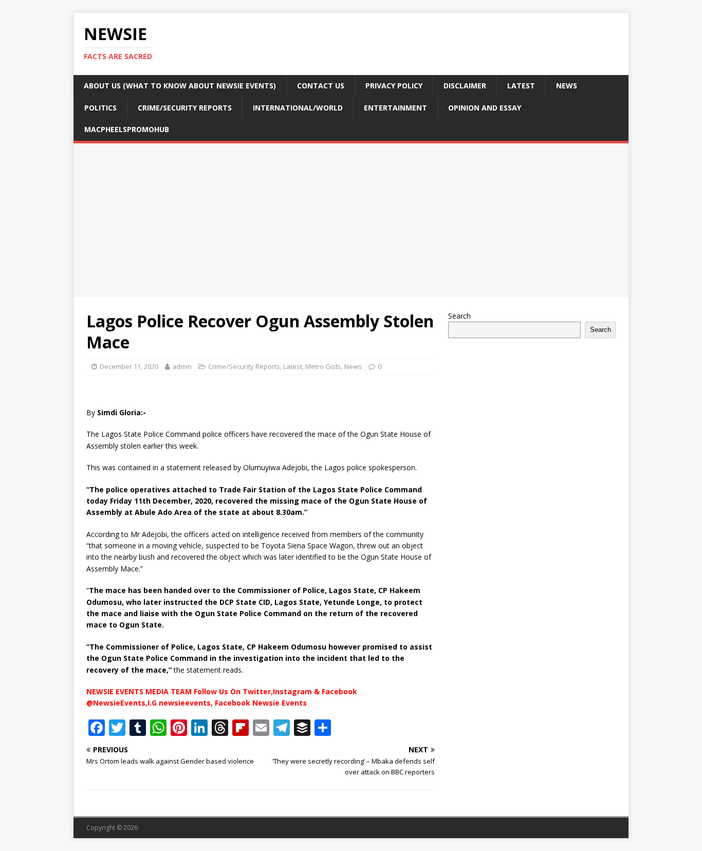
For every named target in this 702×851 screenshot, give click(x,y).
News (566, 85)
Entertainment (395, 108)
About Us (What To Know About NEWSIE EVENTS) (180, 85)
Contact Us (320, 85)
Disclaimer (465, 85)
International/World (298, 108)
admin (182, 366)
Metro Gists (323, 366)
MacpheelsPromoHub (126, 129)
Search (459, 316)
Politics (100, 108)
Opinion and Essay (484, 108)
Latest (521, 85)
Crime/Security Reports (185, 108)
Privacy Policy (393, 85)
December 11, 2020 (129, 366)
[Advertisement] (351, 220)
